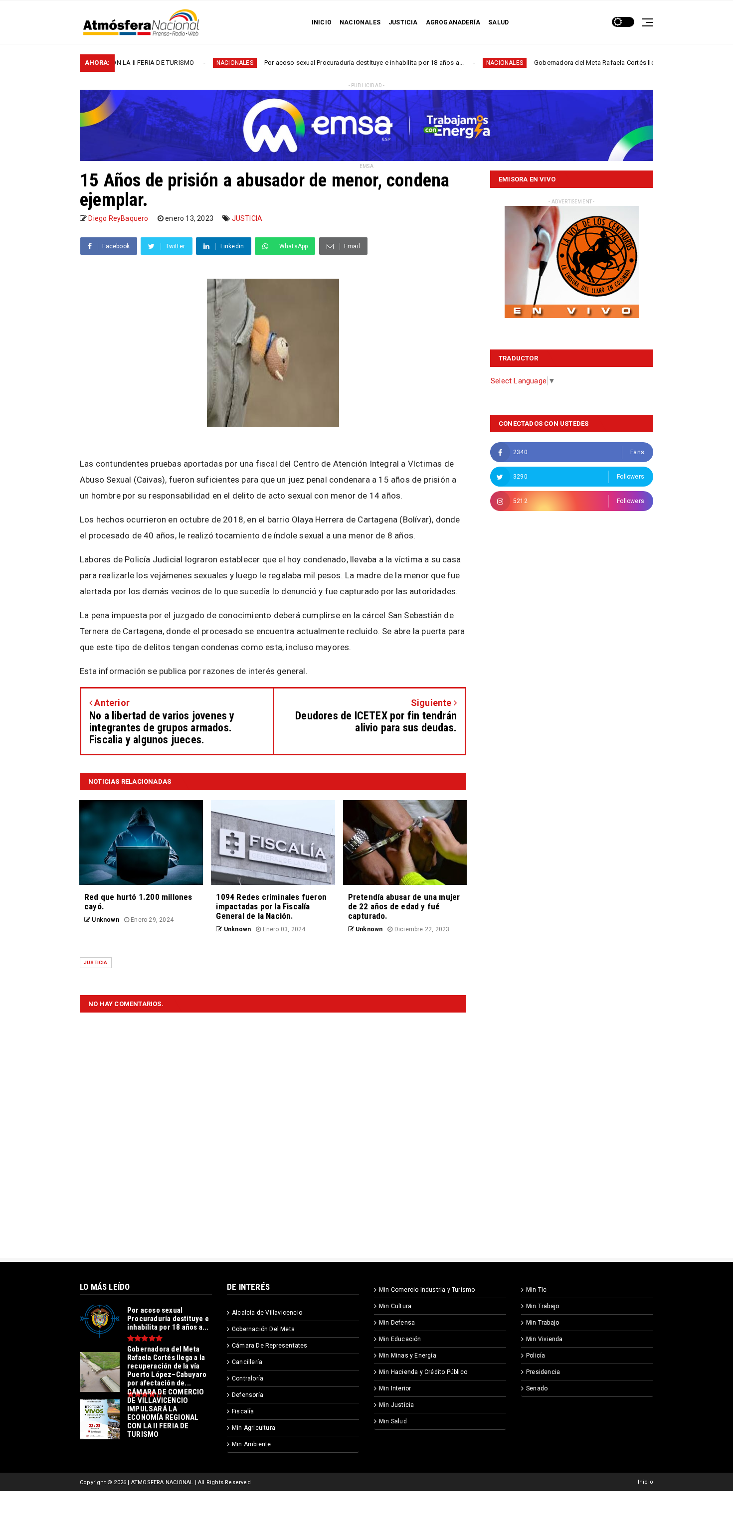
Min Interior (395, 1388)
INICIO (322, 22)
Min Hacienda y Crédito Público (423, 1371)
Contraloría (247, 1378)
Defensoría (247, 1394)
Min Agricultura (253, 1427)
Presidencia (543, 1371)
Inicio (645, 1482)
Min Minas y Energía (407, 1355)
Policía (535, 1355)
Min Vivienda (544, 1339)
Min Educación (400, 1339)
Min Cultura (395, 1306)
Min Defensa (397, 1322)
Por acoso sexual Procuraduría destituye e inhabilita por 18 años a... (299, 62)
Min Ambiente (251, 1444)
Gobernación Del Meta (263, 1329)
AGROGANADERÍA (453, 22)
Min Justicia (396, 1404)
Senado (537, 1388)
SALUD (498, 22)
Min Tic (536, 1289)
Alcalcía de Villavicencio (267, 1312)
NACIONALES (360, 22)
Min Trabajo (542, 1306)
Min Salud (393, 1421)
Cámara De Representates (270, 1345)
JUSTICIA (403, 22)
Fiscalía (243, 1411)
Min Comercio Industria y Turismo (427, 1289)
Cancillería (247, 1362)
